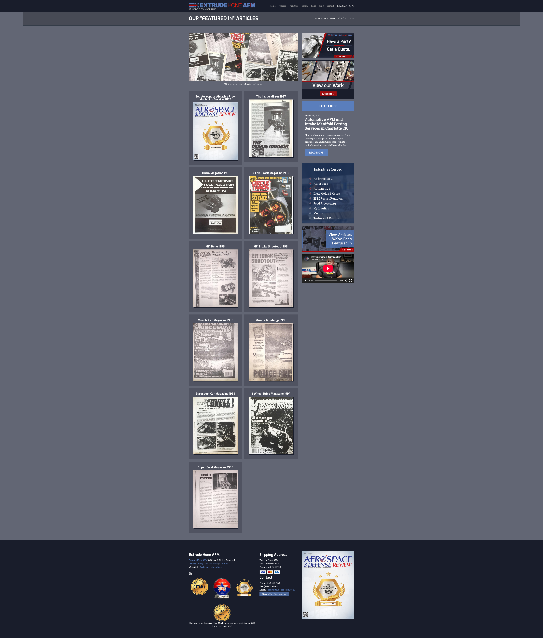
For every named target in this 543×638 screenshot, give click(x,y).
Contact (330, 6)
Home (273, 6)
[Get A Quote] (328, 45)
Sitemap (223, 563)
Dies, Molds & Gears (326, 193)
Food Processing (324, 203)
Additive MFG (323, 178)
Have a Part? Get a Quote (274, 594)
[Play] (305, 280)
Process (282, 6)
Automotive (321, 188)
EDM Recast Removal (328, 198)
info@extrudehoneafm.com (281, 589)
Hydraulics (321, 208)
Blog (321, 6)
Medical (319, 213)
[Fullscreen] (350, 280)
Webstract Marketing (211, 567)
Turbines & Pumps (326, 218)
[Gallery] (328, 79)
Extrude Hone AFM (198, 560)
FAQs (313, 6)
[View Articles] (328, 238)
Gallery (305, 6)
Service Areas (211, 563)
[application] (328, 268)
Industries (293, 6)
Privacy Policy (196, 563)
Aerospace (320, 183)
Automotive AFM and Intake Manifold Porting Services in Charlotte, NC (326, 124)
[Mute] (346, 280)
